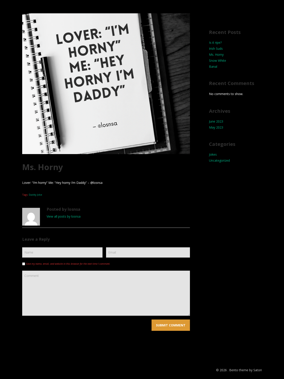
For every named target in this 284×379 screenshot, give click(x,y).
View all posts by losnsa (64, 216)
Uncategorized (219, 160)
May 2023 (216, 127)
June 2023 (216, 121)
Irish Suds (216, 48)
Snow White (217, 60)
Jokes (213, 154)
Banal (213, 66)
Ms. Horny (216, 54)
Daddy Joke (35, 194)
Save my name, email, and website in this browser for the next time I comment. (68, 263)
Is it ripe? (215, 42)
